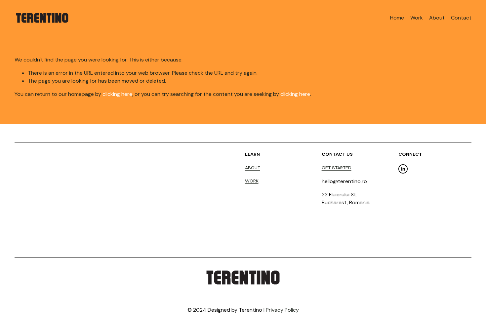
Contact (461, 17)
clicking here (117, 94)
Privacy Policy (282, 309)
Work (416, 17)
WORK (252, 181)
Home (397, 17)
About (437, 17)
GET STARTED (336, 168)
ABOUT (252, 168)
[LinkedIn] (403, 169)
